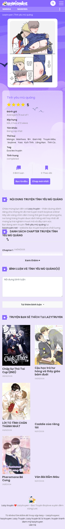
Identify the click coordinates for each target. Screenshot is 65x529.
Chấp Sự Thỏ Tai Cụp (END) (13, 370)
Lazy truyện (34, 208)
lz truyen (45, 518)
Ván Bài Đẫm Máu (47, 477)
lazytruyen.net (10, 227)
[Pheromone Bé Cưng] (16, 454)
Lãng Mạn (41, 142)
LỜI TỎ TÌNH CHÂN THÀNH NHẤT (14, 424)
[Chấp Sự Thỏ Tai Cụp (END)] (16, 345)
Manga (7, 9)
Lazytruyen (7, 14)
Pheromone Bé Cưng (12, 478)
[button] (53, 3)
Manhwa (22, 9)
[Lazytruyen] (15, 3)
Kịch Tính (29, 142)
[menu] (61, 3)
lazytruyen (6, 518)
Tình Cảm (52, 142)
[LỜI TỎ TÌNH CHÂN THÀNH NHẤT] (16, 401)
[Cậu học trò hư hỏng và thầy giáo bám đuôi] (49, 344)
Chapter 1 (7, 250)
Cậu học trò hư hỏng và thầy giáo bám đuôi (47, 371)
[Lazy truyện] (32, 499)
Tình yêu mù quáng (24, 14)
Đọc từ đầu (22, 181)
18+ (29, 139)
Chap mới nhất (40, 181)
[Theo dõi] (46, 168)
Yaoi (20, 142)
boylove (12, 142)
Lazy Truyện (19, 518)
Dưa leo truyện (14, 150)
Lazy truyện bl (33, 518)
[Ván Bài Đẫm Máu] (49, 454)
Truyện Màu (49, 139)
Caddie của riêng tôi (47, 425)
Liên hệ (32, 524)
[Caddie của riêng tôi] (49, 401)
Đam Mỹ (37, 139)
